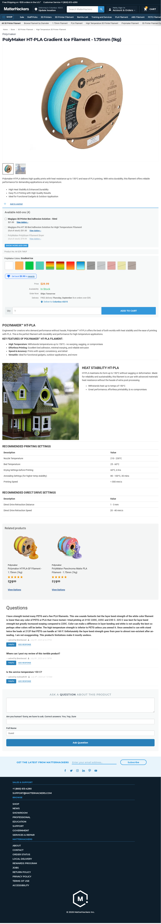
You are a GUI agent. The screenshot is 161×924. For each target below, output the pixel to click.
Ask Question (80, 742)
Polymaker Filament (130, 23)
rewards (31, 276)
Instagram (77, 770)
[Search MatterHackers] (101, 9)
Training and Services (102, 17)
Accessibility (21, 885)
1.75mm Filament (60, 23)
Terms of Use (21, 881)
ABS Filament (138, 17)
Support (18, 826)
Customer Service (51, 2)
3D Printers (46, 17)
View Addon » (22, 222)
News (16, 808)
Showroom (20, 812)
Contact (18, 850)
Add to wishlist (16, 204)
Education (19, 821)
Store (13, 30)
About (17, 845)
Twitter (71, 770)
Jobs (16, 867)
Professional (21, 817)
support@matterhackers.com (32, 793)
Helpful (11, 644)
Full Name (11, 728)
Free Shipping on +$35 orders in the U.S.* (21, 2)
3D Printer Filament (64, 17)
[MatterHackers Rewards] (8, 276)
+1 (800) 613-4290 (69, 2)
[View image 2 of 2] (20, 169)
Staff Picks (32, 17)
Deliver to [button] (56, 302)
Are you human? (41, 716)
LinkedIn (83, 770)
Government (21, 830)
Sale (22, 17)
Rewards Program (25, 863)
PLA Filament (121, 17)
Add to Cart (128, 310)
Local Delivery (22, 858)
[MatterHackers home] (16, 9)
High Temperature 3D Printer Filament (102, 23)
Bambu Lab (82, 17)
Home (5, 30)
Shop (16, 804)
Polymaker (9, 34)
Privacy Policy (22, 876)
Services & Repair (24, 834)
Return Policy (22, 872)
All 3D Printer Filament (11, 23)
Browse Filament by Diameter (36, 23)
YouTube (95, 770)
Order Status (21, 854)
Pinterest (89, 770)
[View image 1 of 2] (8, 169)
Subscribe (133, 762)
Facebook (65, 770)
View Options (14, 589)
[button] (48, 9)
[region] (80, 103)
